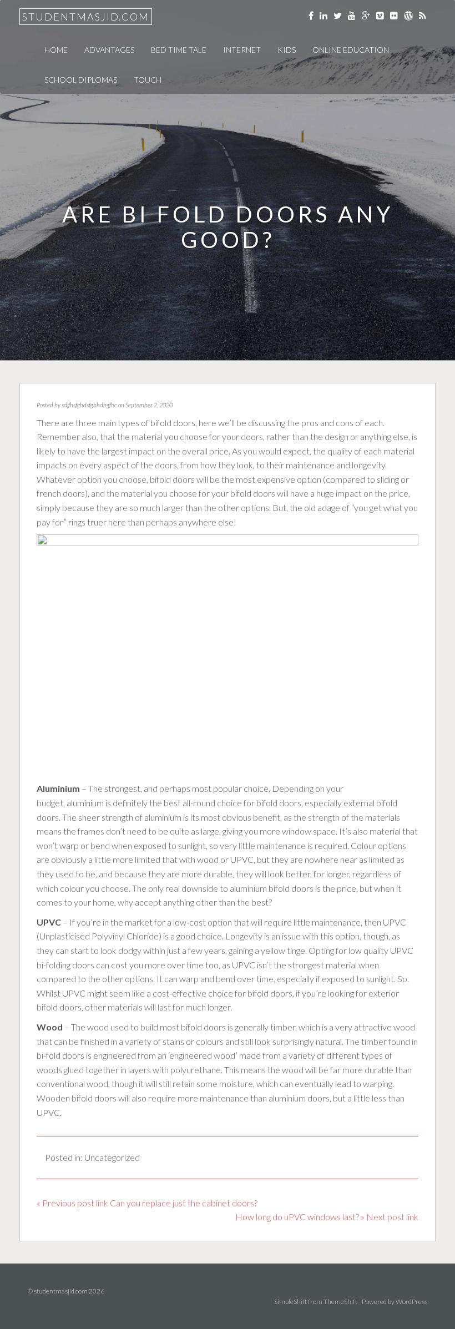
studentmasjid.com (85, 17)
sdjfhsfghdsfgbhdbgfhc (89, 404)
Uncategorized (112, 1157)
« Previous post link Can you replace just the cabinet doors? (147, 1202)
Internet (242, 49)
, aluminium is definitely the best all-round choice (152, 802)
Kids (286, 49)
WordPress (411, 1301)
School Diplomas (80, 79)
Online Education (350, 49)
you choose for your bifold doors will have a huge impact (257, 493)
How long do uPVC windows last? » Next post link (326, 1216)
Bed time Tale (178, 49)
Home (56, 49)
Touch (147, 79)
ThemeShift (340, 1301)
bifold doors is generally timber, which (249, 1027)
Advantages (109, 49)
